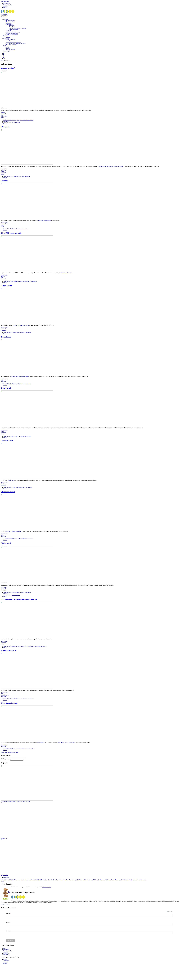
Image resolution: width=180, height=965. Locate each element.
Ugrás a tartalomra (5, 1)
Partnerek (8, 37)
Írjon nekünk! (6, 954)
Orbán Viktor (124, 879)
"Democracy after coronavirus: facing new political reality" (111, 166)
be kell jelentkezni (16, 122)
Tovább (2, 881)
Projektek (5, 35)
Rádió (7, 47)
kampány (3, 276)
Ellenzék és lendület (8, 492)
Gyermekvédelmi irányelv (12, 33)
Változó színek (6, 543)
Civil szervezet (17, 879)
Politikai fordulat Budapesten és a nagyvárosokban (19, 599)
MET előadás (4, 587)
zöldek (2, 433)
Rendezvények (6, 51)
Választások (3, 113)
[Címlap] (8, 13)
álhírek (2, 117)
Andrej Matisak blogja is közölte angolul (66, 742)
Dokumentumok (9, 24)
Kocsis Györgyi (84, 879)
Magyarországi (4, 14)
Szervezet (5, 19)
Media (2, 115)
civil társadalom (23, 879)
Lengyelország (111, 879)
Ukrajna (2, 174)
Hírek (4, 45)
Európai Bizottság (45, 879)
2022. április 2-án (65, 272)
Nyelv (2, 107)
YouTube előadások (10, 49)
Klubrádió (78, 879)
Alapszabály (11, 25)
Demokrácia (33, 879)
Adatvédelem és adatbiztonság (13, 32)
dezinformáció (4, 116)
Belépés (5, 963)
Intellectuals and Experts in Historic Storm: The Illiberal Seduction (15, 801)
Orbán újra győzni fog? (9, 703)
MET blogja (6, 121)
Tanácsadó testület (7, 4)
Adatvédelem (6, 953)
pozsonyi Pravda (41, 742)
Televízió (8, 48)
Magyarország (118, 879)
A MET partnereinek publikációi (13, 42)
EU (40, 879)
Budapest (3, 879)
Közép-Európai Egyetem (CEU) (100, 879)
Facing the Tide (4, 838)
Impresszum (6, 949)
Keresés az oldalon (7, 950)
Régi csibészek (6, 337)
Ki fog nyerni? (6, 388)
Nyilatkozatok (6, 3)
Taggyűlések (12, 26)
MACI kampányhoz (46, 887)
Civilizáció (11, 879)
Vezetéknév (8, 931)
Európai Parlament (5, 695)
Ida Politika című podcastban (44, 220)
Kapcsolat (5, 6)
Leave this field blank (5, 759)
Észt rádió (4, 181)
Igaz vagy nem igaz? (8, 68)
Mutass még (6, 877)
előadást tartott (11, 480)
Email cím (8, 913)
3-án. (71, 272)
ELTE (2, 693)
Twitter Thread (6, 285)
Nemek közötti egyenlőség (12, 34)
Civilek (6, 879)
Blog (10, 40)
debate (29, 879)
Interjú (2, 225)
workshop (3, 112)
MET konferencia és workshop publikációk (15, 43)
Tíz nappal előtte (7, 440)
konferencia (3, 170)
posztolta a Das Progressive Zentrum (21, 325)
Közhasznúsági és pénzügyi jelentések (17, 28)
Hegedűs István (4, 168)
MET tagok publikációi (11, 44)
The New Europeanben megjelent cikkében (19, 376)
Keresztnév (8, 922)
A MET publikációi (10, 39)
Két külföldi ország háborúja (11, 233)
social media (3, 330)
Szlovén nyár (5, 127)
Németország (3, 590)
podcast (2, 226)
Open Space (6, 38)
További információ (18, 120)
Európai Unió (53, 879)
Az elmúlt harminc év (8, 650)
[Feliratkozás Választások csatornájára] (9, 752)
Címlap (2, 60)
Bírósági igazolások (13, 29)
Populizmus (133, 879)
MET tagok (8, 23)
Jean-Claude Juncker (70, 879)
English (5, 7)
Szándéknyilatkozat (10, 20)
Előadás (2, 171)
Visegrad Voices (4, 875)
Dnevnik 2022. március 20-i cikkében (13, 531)
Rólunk (5, 959)
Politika (129, 879)
